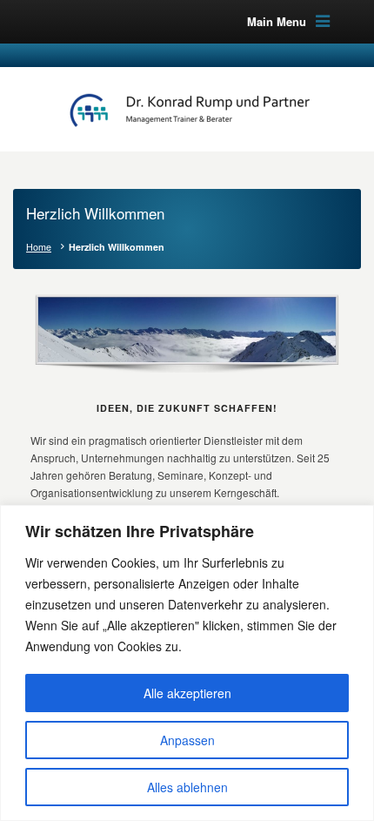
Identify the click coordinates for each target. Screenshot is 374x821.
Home (38, 246)
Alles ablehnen (187, 787)
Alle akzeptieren (187, 693)
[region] (187, 663)
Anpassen (187, 740)
